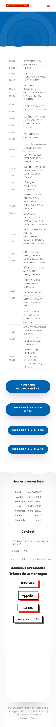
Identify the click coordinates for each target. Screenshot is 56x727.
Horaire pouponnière (28, 386)
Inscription (28, 608)
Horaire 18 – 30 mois (28, 409)
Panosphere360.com (29, 718)
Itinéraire (28, 583)
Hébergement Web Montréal (33, 711)
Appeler (28, 595)
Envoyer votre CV (28, 619)
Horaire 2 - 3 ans (28, 430)
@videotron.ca (31, 559)
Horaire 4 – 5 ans (28, 449)
